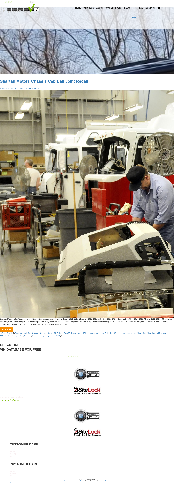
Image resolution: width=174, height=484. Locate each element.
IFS (84, 333)
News (133, 17)
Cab (29, 333)
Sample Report (113, 8)
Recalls (10, 333)
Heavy (79, 333)
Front (73, 333)
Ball (25, 333)
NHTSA (3, 336)
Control (43, 333)
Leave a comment (69, 336)
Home (78, 8)
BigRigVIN (35, 88)
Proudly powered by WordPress (73, 481)
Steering (40, 336)
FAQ (141, 8)
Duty (60, 333)
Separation (18, 336)
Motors (164, 333)
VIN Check (88, 8)
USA (58, 336)
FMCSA (66, 333)
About (99, 8)
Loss (128, 333)
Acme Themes (105, 481)
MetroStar (151, 333)
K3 (115, 333)
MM (158, 333)
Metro (133, 333)
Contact (150, 8)
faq (11, 456)
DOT (56, 333)
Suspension (50, 336)
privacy (13, 453)
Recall (10, 336)
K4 (118, 333)
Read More (6, 329)
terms (12, 451)
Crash (50, 333)
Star (34, 336)
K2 (111, 333)
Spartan (27, 336)
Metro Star (141, 333)
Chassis (35, 333)
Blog (127, 8)
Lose (122, 333)
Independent (92, 333)
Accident (18, 333)
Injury (101, 333)
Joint (107, 333)
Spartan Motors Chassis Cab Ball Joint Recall (44, 81)
